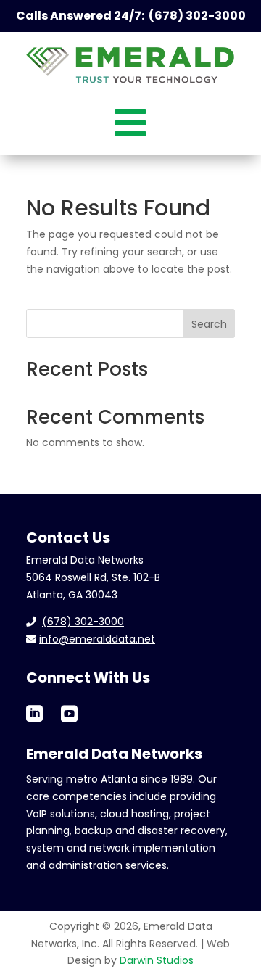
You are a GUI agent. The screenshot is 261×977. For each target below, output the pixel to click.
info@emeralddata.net (97, 639)
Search (209, 324)
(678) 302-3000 (83, 621)
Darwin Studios (157, 960)
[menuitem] (130, 121)
